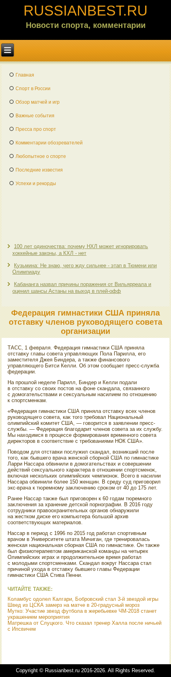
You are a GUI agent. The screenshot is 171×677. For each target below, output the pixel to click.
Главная (25, 75)
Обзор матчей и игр (38, 102)
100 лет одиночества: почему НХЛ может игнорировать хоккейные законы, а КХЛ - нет (80, 249)
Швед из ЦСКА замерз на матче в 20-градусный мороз (74, 605)
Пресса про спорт (36, 129)
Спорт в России (33, 88)
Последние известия (39, 170)
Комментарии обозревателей (49, 143)
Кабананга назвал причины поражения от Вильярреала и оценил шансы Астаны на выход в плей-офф (81, 287)
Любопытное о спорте (41, 156)
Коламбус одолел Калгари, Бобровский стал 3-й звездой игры (83, 599)
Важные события (35, 115)
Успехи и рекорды (36, 183)
